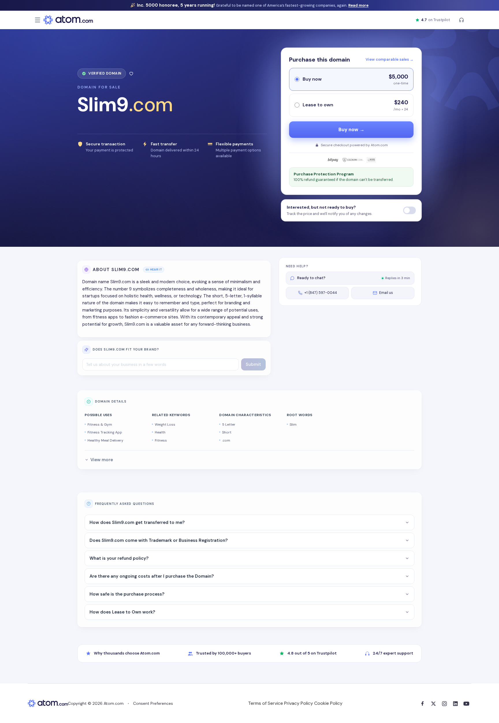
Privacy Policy (298, 703)
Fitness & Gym (99, 424)
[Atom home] (68, 20)
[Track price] (409, 210)
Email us (386, 292)
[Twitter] (433, 703)
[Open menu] (37, 20)
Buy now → (351, 130)
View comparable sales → (390, 59)
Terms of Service (265, 703)
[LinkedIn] (455, 703)
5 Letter (228, 424)
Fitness (161, 440)
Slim (293, 424)
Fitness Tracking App (104, 432)
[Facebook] (422, 703)
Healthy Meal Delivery (105, 440)
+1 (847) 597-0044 (320, 292)
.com (226, 440)
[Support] (461, 20)
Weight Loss (165, 424)
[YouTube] (466, 703)
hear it (156, 269)
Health (160, 432)
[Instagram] (444, 703)
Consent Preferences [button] (153, 703)
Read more (358, 5)
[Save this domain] (131, 73)
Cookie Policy (328, 703)
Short (226, 432)
